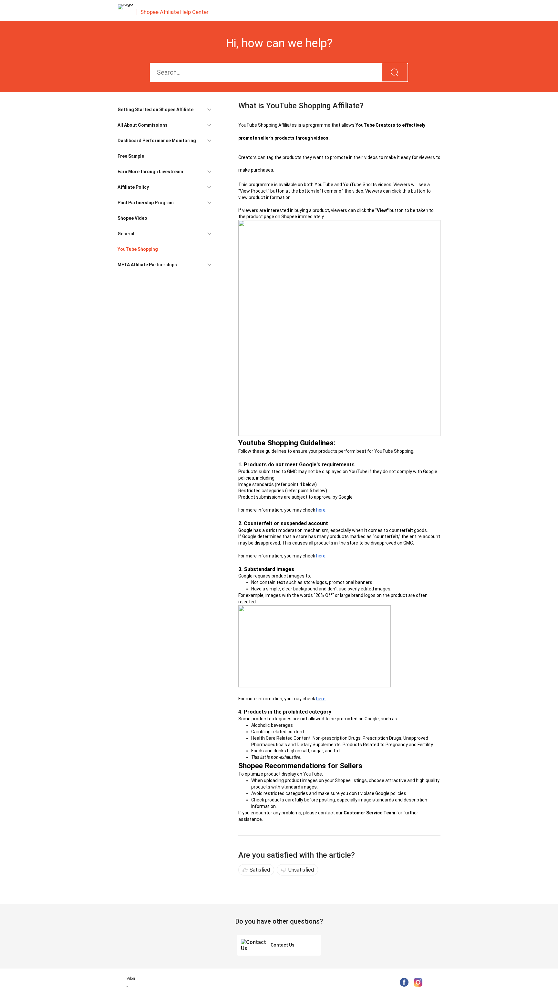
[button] (164, 109)
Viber (131, 978)
